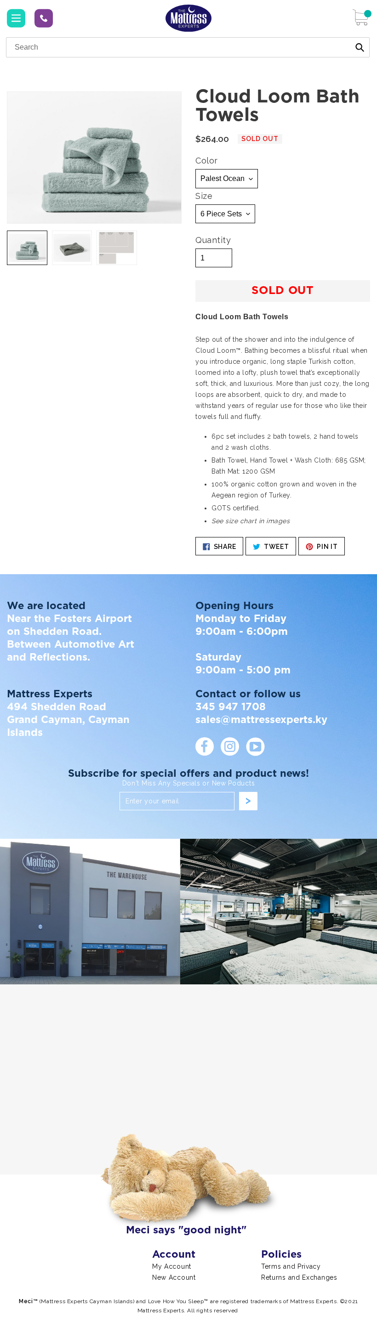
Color (206, 160)
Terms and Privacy (291, 1266)
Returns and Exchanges (299, 1277)
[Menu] (16, 18)
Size (203, 196)
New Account (174, 1277)
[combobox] (188, 47)
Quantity (213, 240)
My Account (171, 1266)
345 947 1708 (43, 17)
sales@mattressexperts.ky (261, 720)
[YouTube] (255, 746)
